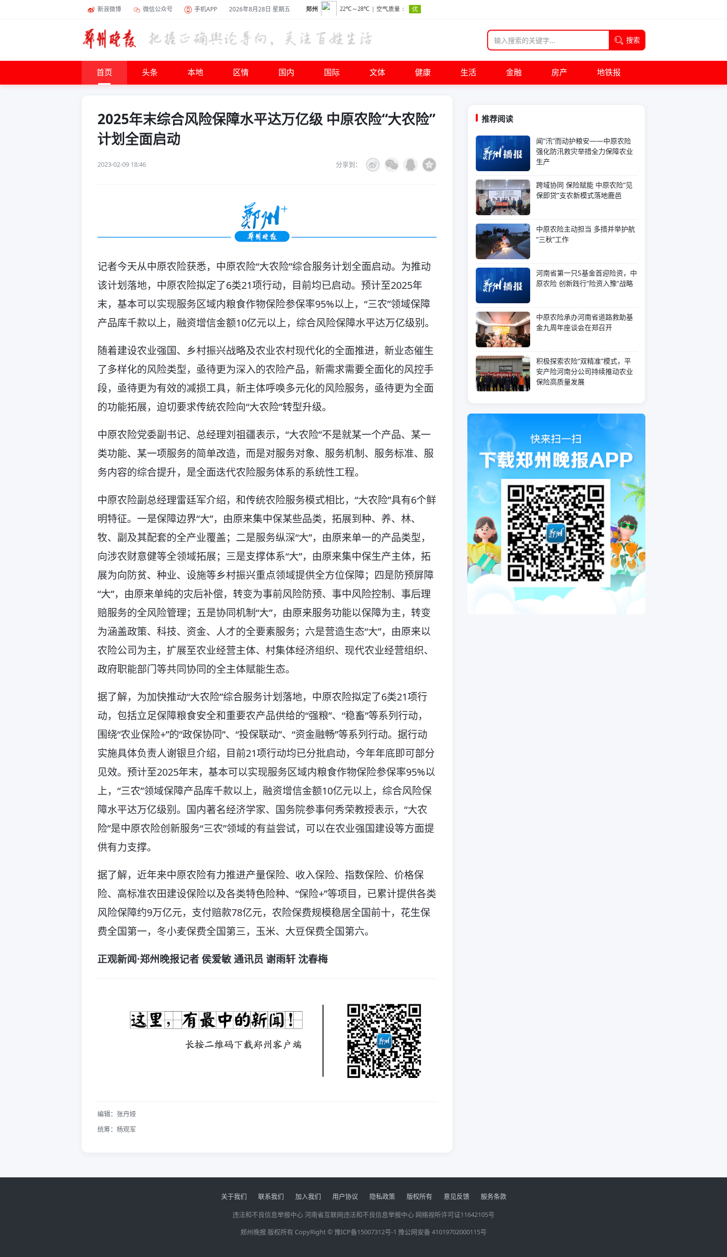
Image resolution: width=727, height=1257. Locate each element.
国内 (286, 72)
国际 (332, 72)
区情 (241, 72)
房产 (559, 72)
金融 (514, 72)
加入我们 (308, 1196)
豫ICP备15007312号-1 (365, 1231)
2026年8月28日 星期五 (259, 9)
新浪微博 (109, 9)
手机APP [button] (205, 9)
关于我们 (234, 1196)
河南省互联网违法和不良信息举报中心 (359, 1214)
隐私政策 (382, 1196)
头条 (150, 72)
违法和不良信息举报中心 (267, 1214)
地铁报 (609, 72)
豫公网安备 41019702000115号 (442, 1231)
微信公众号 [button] (158, 9)
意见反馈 (456, 1196)
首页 (104, 72)
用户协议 (345, 1196)
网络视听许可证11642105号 (455, 1214)
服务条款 (493, 1196)
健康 (423, 72)
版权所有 (419, 1196)
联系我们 (271, 1196)
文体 (377, 72)
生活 (468, 72)
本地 (195, 72)
